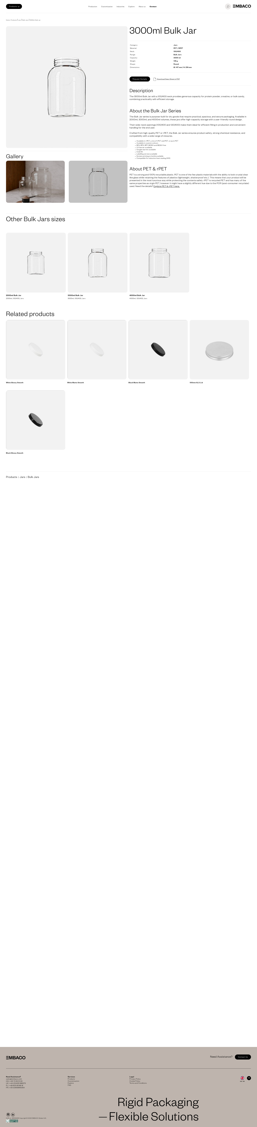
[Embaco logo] (242, 6)
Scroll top (249, 1078)
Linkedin (13, 1115)
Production (92, 7)
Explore (131, 7)
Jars (19, 20)
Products (13, 7)
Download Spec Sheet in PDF (168, 79)
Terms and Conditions (138, 1083)
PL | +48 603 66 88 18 (14, 1086)
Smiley (26, 1120)
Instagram (8, 1115)
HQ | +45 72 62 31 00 (14, 1081)
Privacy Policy (135, 1079)
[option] (35, 183)
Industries (120, 7)
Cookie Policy (135, 1081)
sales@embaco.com (14, 1079)
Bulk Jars (25, 20)
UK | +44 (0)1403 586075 (16, 1084)
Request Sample (140, 79)
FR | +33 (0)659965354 (15, 1088)
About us (142, 7)
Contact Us (243, 1057)
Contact (153, 7)
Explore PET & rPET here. (167, 186)
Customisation (107, 7)
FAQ (69, 1085)
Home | (8, 20)
